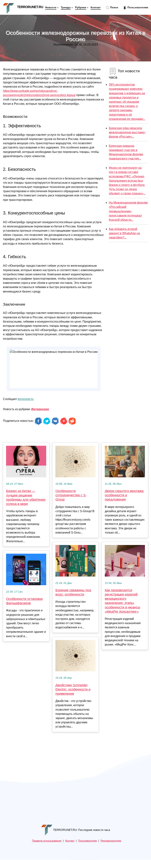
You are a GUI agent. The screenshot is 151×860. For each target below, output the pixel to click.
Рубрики (80, 7)
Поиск (113, 7)
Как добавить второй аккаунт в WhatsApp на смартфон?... (124, 233)
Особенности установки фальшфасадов (24, 601)
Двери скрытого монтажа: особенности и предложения (124, 495)
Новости (50, 7)
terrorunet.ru (26, 399)
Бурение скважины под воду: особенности (73, 592)
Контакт (96, 7)
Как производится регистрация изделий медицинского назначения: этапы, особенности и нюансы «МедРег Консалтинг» (122, 600)
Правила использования (47, 840)
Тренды (66, 7)
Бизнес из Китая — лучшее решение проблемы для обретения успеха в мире (25, 497)
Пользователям (137, 7)
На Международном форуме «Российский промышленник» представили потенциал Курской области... (128, 211)
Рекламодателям (111, 840)
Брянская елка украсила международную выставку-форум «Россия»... (127, 132)
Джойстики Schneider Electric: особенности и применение (72, 689)
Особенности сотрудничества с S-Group (71, 495)
